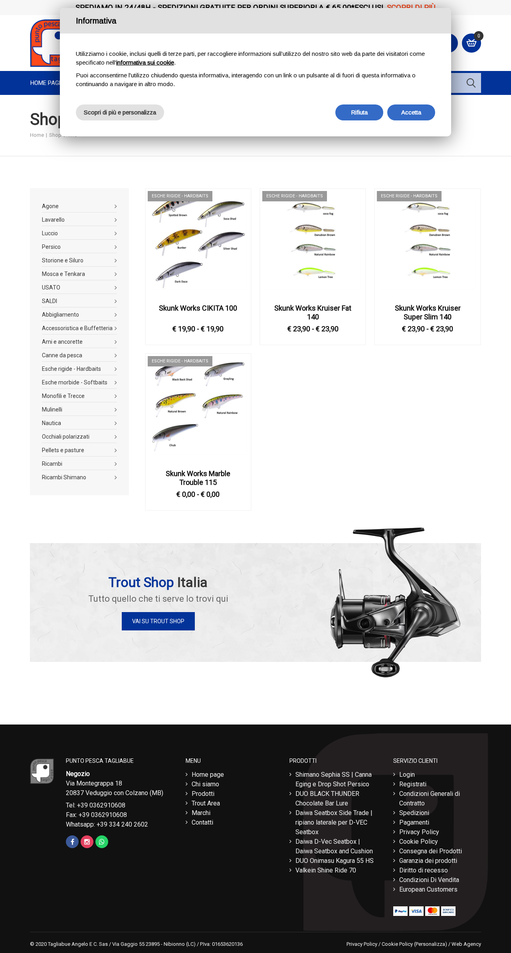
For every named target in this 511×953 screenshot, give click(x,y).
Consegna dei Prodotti (430, 851)
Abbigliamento (60, 314)
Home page (46, 83)
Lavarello (53, 220)
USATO (51, 287)
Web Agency (466, 944)
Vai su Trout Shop (158, 621)
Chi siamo (205, 784)
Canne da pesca (62, 355)
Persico (51, 247)
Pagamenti (414, 822)
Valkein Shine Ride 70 (325, 870)
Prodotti (203, 793)
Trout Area (206, 803)
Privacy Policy (419, 832)
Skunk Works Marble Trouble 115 (198, 477)
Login (407, 774)
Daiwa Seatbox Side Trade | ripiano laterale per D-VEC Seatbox (333, 822)
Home (37, 135)
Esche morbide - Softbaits (74, 382)
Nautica (51, 423)
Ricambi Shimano (64, 477)
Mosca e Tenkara (63, 274)
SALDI (49, 301)
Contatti (202, 822)
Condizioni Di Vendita (429, 880)
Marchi (201, 813)
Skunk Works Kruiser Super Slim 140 (428, 312)
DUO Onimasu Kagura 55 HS (334, 860)
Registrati (412, 784)
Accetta (411, 112)
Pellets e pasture (63, 450)
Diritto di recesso (423, 870)
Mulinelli (52, 409)
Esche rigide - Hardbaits (71, 369)
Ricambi (52, 464)
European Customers (428, 889)
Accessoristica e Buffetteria (77, 328)
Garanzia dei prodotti (428, 860)
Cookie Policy (418, 841)
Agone (50, 206)
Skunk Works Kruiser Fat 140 (312, 312)
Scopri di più (411, 7)
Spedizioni (414, 813)
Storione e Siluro (62, 260)
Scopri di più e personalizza (120, 112)
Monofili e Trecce (63, 396)
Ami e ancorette (62, 342)
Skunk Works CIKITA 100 (198, 308)
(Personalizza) (430, 944)
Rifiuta (359, 112)
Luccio (50, 233)
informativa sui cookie (145, 62)
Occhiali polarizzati (65, 436)
